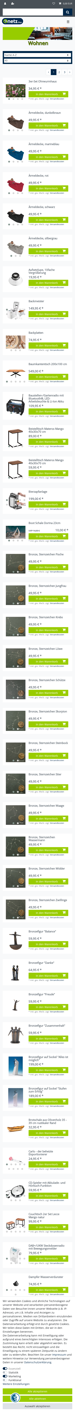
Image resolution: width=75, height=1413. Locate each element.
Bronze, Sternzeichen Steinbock (48, 743)
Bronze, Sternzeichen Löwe (45, 648)
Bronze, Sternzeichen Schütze (47, 680)
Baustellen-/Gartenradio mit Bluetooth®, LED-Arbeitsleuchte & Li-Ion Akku (46, 398)
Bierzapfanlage (38, 491)
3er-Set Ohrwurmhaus (43, 81)
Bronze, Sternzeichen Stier (45, 774)
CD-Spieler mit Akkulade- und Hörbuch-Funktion (47, 1184)
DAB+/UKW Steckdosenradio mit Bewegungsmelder (46, 1247)
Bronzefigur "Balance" (42, 931)
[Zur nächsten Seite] (69, 72)
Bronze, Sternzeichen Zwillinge (48, 900)
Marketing (15, 1376)
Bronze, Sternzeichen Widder (47, 868)
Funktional (15, 1380)
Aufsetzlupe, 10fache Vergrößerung (42, 271)
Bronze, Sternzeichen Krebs (46, 617)
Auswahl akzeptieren (37, 1406)
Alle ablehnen (37, 1398)
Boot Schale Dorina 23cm (44, 523)
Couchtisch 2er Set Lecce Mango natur (44, 1216)
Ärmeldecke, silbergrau (43, 238)
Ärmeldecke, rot (38, 175)
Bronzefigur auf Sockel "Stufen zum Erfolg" (48, 1090)
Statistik (13, 1372)
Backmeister (36, 301)
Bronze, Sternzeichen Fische (46, 554)
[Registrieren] (13, 3)
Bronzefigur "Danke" (41, 962)
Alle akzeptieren (37, 1391)
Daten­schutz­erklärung (37, 1362)
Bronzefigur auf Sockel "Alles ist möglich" (48, 1058)
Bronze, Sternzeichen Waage (46, 805)
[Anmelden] (5, 3)
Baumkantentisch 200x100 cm (48, 364)
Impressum (59, 1354)
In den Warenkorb (47, 94)
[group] (16, 91)
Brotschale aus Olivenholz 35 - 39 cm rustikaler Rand (48, 1121)
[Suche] (67, 12)
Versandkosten (57, 98)
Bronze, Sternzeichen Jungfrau (47, 586)
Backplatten (36, 332)
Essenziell (15, 1368)
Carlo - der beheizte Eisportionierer (41, 1153)
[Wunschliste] (53, 3)
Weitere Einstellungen (16, 1384)
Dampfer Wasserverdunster (46, 1277)
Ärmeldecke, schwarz (42, 207)
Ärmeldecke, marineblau (44, 144)
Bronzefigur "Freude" (42, 994)
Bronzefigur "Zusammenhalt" (47, 1025)
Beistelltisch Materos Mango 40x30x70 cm (46, 430)
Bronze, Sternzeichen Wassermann (42, 839)
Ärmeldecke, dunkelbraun (45, 112)
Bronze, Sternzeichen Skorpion (48, 711)
